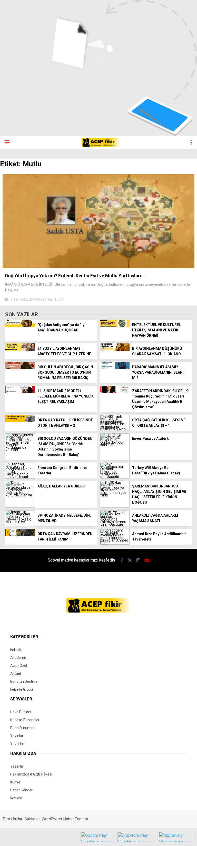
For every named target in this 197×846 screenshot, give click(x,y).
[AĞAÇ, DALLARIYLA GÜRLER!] (20, 506)
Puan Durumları (22, 728)
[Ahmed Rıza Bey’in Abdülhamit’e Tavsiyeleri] (115, 543)
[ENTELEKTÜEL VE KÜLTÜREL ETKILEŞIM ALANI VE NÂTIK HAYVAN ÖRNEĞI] (115, 326)
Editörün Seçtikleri (25, 681)
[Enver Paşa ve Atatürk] (115, 459)
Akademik (18, 658)
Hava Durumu (21, 712)
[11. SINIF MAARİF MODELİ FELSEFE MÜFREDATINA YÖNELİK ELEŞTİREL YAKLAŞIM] (20, 392)
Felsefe (16, 650)
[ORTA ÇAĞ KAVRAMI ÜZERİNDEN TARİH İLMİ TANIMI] (20, 535)
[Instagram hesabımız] (138, 560)
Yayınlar (16, 736)
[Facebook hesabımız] (122, 560)
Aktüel (15, 673)
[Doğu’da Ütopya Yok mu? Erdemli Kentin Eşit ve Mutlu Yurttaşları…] (98, 267)
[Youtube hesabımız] (147, 560)
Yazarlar (17, 744)
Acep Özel (18, 666)
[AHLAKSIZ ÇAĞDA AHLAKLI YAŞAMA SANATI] (115, 525)
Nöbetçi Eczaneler (25, 720)
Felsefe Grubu (21, 689)
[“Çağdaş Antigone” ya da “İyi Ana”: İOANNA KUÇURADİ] (20, 326)
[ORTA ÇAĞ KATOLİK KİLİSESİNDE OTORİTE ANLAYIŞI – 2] (20, 421)
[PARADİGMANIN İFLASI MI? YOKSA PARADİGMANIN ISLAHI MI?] (115, 368)
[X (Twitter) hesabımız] (129, 560)
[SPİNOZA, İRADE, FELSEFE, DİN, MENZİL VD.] (20, 525)
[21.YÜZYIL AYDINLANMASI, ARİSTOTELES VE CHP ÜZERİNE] (20, 350)
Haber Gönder (21, 790)
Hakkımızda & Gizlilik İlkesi (31, 774)
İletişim (16, 798)
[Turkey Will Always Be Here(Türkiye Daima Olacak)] (115, 477)
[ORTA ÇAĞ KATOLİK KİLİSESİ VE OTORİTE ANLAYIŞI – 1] (115, 429)
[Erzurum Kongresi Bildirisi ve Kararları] (20, 477)
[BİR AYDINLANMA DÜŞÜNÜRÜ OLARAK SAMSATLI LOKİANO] (115, 350)
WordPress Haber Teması (65, 819)
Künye (15, 782)
